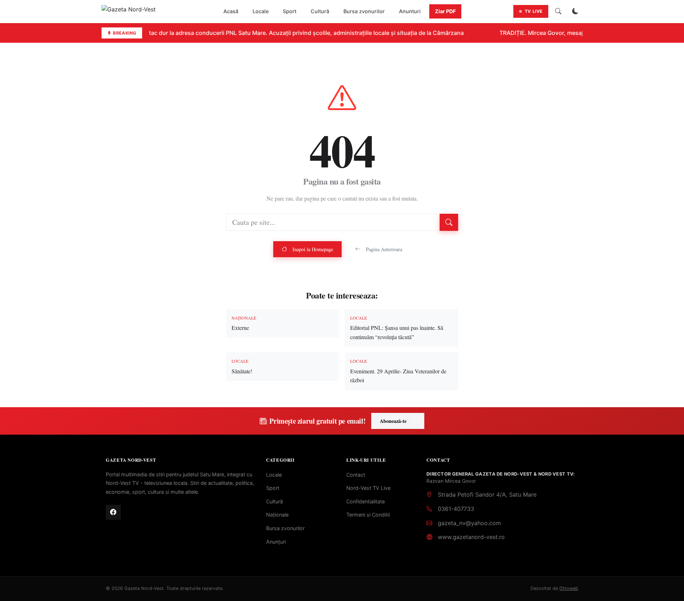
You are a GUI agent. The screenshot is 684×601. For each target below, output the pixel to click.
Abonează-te (393, 421)
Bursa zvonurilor (364, 11)
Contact (355, 475)
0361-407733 (456, 508)
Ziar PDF (445, 11)
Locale (261, 11)
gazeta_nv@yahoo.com (469, 523)
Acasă (230, 11)
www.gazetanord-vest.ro (471, 536)
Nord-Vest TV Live (368, 488)
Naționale (277, 515)
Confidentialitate (365, 501)
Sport (289, 11)
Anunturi (410, 11)
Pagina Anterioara (384, 249)
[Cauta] (558, 11)
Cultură (320, 11)
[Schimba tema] (575, 11)
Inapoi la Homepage (312, 249)
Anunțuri (276, 542)
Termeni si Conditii (368, 515)
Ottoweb (568, 588)
